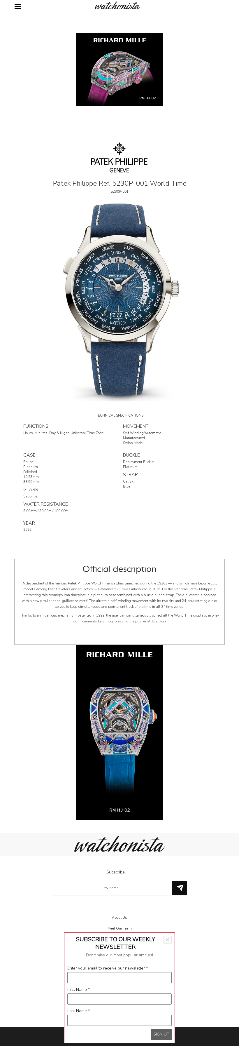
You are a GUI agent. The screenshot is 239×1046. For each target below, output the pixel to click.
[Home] (119, 5)
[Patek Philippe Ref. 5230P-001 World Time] (119, 300)
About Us (119, 917)
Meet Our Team (120, 928)
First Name (78, 989)
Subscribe (115, 872)
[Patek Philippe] (119, 157)
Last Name (78, 1011)
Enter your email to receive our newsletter (107, 968)
